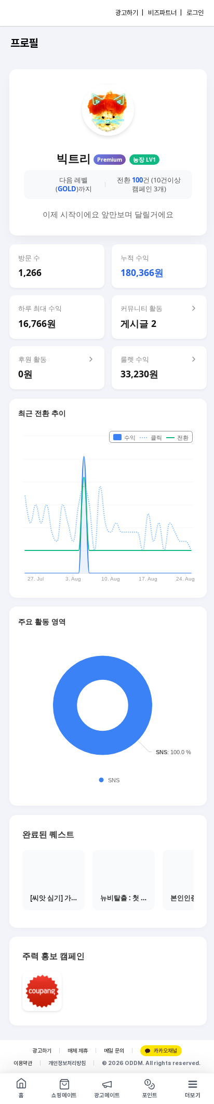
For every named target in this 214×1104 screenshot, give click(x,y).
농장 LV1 (144, 159)
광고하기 (42, 1050)
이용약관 (23, 1063)
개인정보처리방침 (67, 1063)
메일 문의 (114, 1050)
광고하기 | (129, 13)
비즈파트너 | (165, 13)
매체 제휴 (78, 1050)
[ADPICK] (29, 13)
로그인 (195, 13)
